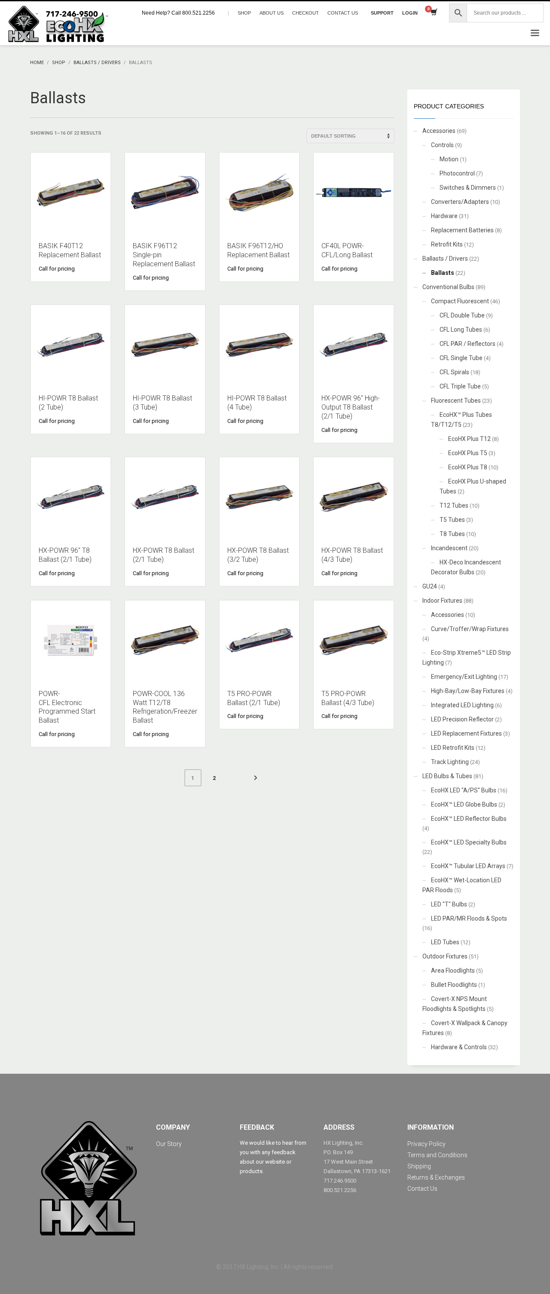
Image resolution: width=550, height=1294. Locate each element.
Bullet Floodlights (454, 984)
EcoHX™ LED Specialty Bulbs (469, 842)
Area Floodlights (453, 970)
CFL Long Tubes (461, 329)
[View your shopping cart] (433, 13)
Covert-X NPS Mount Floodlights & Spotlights (454, 1003)
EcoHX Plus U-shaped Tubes (473, 486)
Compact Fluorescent (460, 301)
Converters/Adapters (460, 201)
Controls (442, 145)
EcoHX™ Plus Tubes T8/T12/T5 (461, 419)
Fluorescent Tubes (456, 400)
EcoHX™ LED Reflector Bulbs (469, 818)
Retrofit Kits (447, 244)
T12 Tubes (454, 505)
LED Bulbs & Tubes (447, 776)
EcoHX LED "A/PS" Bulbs (463, 790)
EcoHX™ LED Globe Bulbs (464, 804)
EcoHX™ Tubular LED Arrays (468, 866)
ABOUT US (272, 12)
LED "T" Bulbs (449, 904)
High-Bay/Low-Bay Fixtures (467, 690)
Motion (449, 159)
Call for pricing (57, 268)
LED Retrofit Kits (452, 747)
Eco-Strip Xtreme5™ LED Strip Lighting (466, 657)
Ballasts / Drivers (445, 258)
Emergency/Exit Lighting (464, 676)
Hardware (444, 216)
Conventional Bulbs (448, 286)
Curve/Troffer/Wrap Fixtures (470, 628)
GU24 (429, 586)
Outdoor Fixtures (445, 956)
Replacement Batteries (462, 230)
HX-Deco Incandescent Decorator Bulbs (466, 567)
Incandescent (449, 548)
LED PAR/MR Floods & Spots (469, 918)
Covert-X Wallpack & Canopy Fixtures (464, 1028)
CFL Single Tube (461, 357)
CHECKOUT (305, 12)
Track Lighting (450, 761)
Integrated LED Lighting (462, 705)
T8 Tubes (452, 533)
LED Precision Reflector (462, 719)
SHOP (244, 12)
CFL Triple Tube (460, 386)
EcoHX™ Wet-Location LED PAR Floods (461, 885)
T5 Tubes (452, 519)
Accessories (438, 130)
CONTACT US (342, 12)
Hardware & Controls (459, 1047)
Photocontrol (457, 173)
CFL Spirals (454, 372)
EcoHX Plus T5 (467, 453)
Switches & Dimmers (468, 187)
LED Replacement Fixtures (466, 733)
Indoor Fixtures (442, 600)
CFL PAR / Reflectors (467, 343)
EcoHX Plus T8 (467, 467)
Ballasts (442, 272)
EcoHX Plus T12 (469, 438)
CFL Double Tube (462, 315)
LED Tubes (445, 942)
